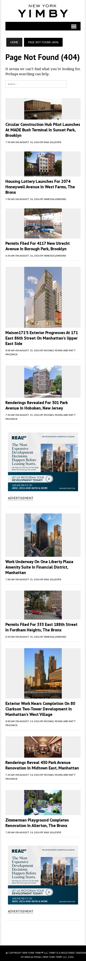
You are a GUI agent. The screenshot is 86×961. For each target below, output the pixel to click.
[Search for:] (35, 83)
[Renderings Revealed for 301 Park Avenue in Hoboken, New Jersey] (43, 395)
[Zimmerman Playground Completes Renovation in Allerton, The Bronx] (43, 812)
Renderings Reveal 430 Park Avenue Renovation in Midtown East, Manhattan (42, 765)
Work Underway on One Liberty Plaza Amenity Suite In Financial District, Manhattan (39, 567)
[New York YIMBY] (43, 10)
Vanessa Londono (55, 199)
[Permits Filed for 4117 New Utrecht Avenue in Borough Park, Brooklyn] (43, 235)
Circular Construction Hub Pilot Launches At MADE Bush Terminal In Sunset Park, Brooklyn (42, 130)
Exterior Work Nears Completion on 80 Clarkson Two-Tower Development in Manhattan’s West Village (40, 709)
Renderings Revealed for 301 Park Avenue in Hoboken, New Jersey (36, 405)
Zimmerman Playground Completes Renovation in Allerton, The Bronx (37, 822)
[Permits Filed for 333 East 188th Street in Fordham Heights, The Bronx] (43, 617)
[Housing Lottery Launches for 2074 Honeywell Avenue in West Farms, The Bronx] (43, 173)
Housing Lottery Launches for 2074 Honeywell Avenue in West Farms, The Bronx (40, 187)
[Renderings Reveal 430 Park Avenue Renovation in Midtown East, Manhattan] (43, 755)
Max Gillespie (52, 142)
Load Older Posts (43, 931)
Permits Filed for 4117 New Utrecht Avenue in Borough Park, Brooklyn (37, 246)
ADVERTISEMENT (20, 498)
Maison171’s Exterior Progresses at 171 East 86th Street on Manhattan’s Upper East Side (41, 338)
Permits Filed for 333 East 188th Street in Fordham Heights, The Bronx (41, 627)
